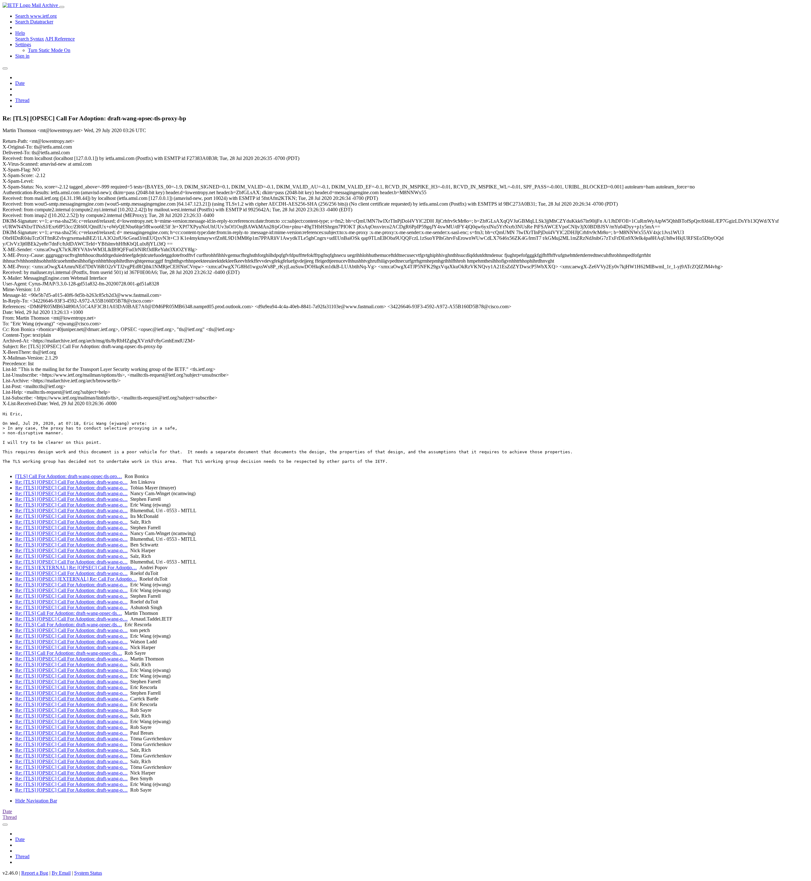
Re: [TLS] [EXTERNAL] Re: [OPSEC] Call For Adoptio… (76, 567)
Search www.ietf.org (36, 16)
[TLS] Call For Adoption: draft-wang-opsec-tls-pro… (68, 476)
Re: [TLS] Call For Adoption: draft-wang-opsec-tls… (68, 613)
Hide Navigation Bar (36, 800)
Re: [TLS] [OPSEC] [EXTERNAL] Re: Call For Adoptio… (76, 579)
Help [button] (20, 33)
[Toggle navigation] (61, 7)
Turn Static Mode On (49, 50)
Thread (22, 100)
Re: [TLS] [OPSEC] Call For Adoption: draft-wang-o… (71, 482)
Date (20, 83)
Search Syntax (29, 38)
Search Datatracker (34, 21)
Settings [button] (23, 44)
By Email (61, 873)
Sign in (22, 56)
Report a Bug (34, 873)
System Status (88, 873)
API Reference (60, 38)
